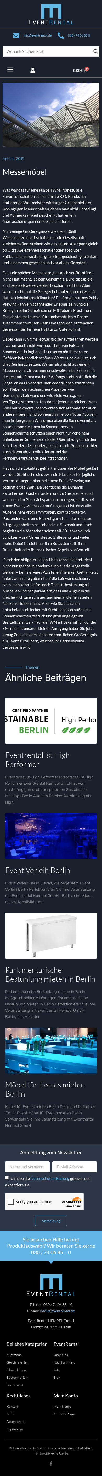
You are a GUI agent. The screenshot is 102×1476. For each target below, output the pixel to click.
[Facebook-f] (51, 1463)
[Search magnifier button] (95, 51)
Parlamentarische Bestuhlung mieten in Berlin (50, 974)
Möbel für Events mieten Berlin (45, 1089)
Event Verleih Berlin (37, 870)
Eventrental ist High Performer (37, 759)
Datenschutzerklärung (50, 1178)
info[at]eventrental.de (57, 1310)
